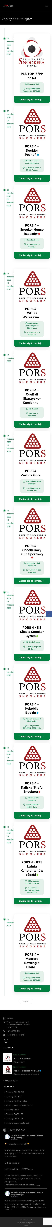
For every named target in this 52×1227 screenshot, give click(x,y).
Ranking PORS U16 (14, 1118)
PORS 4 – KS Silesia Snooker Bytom (32, 632)
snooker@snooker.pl (15, 1035)
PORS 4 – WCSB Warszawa (31, 313)
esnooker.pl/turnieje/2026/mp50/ (19, 1169)
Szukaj (26, 1225)
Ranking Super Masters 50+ (18, 1123)
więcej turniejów (10, 1080)
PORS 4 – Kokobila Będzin (32, 708)
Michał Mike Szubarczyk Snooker (30, 1207)
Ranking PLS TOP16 (15, 1092)
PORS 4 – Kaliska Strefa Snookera (32, 787)
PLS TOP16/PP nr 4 (22, 1059)
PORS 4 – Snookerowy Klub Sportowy (31, 550)
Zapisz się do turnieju (30, 99)
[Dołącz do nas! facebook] (6, 1041)
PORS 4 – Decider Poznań (32, 150)
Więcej (26, 1001)
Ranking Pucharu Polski (16, 1101)
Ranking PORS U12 (14, 1114)
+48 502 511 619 (13, 1031)
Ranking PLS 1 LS (14, 1096)
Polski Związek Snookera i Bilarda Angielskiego (27, 1137)
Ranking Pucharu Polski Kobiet (19, 1105)
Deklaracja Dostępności (26, 1223)
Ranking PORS (12, 1110)
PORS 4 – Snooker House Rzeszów (32, 229)
